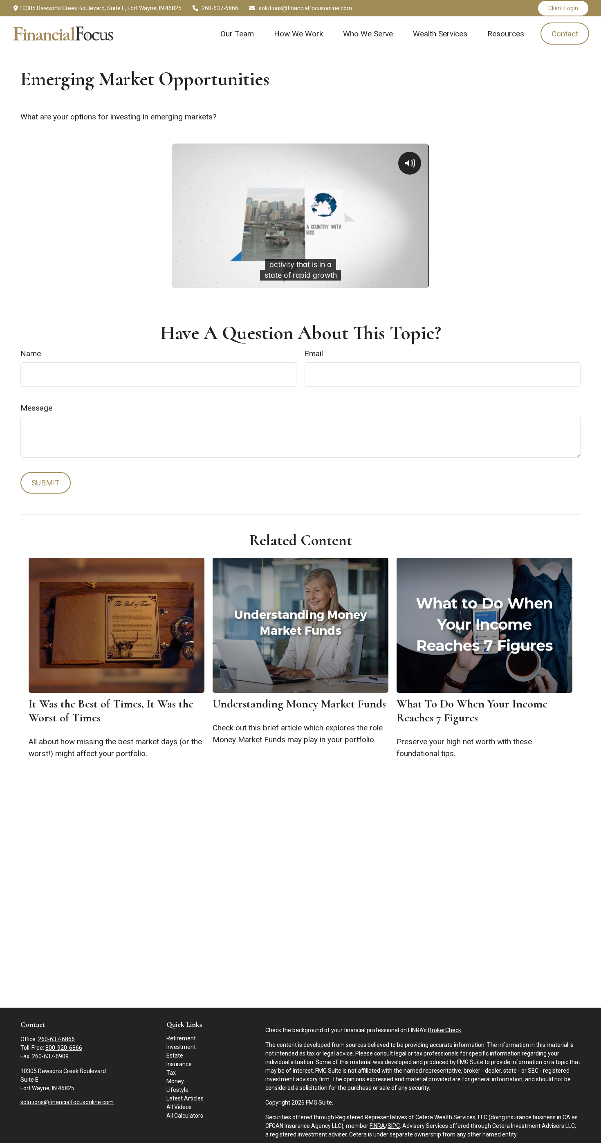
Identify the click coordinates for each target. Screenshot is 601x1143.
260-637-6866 (220, 8)
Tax (171, 1072)
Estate (174, 1055)
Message (36, 408)
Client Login (563, 8)
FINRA (377, 1126)
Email (314, 353)
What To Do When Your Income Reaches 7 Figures (472, 711)
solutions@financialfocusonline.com (305, 8)
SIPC (394, 1126)
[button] (237, 34)
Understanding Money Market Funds (299, 704)
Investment (181, 1047)
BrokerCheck (444, 1030)
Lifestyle (177, 1090)
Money (175, 1081)
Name (30, 353)
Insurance (179, 1064)
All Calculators (184, 1115)
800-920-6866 (63, 1047)
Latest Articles (185, 1098)
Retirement (181, 1038)
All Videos (179, 1107)
